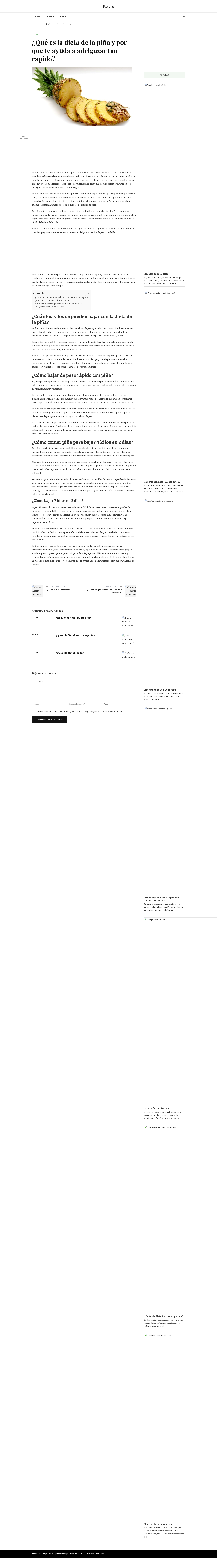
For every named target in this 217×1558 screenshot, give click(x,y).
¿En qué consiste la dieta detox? (74, 617)
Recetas (108, 6)
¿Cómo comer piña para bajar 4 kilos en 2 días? (58, 304)
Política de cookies (75, 1554)
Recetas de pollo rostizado (159, 1524)
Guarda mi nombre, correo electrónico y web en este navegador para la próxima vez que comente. (79, 711)
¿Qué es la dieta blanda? (70, 652)
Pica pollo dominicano (157, 1108)
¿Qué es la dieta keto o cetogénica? (76, 635)
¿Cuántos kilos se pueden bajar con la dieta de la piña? (62, 297)
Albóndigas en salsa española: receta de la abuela (161, 899)
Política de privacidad (96, 1554)
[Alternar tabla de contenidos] (86, 294)
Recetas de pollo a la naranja (160, 689)
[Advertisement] (84, 152)
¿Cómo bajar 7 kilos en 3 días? (52, 307)
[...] (174, 283)
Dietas (63, 16)
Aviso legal (61, 1554)
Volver (38, 16)
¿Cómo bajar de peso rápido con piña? (53, 300)
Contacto (50, 1554)
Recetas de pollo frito (156, 274)
